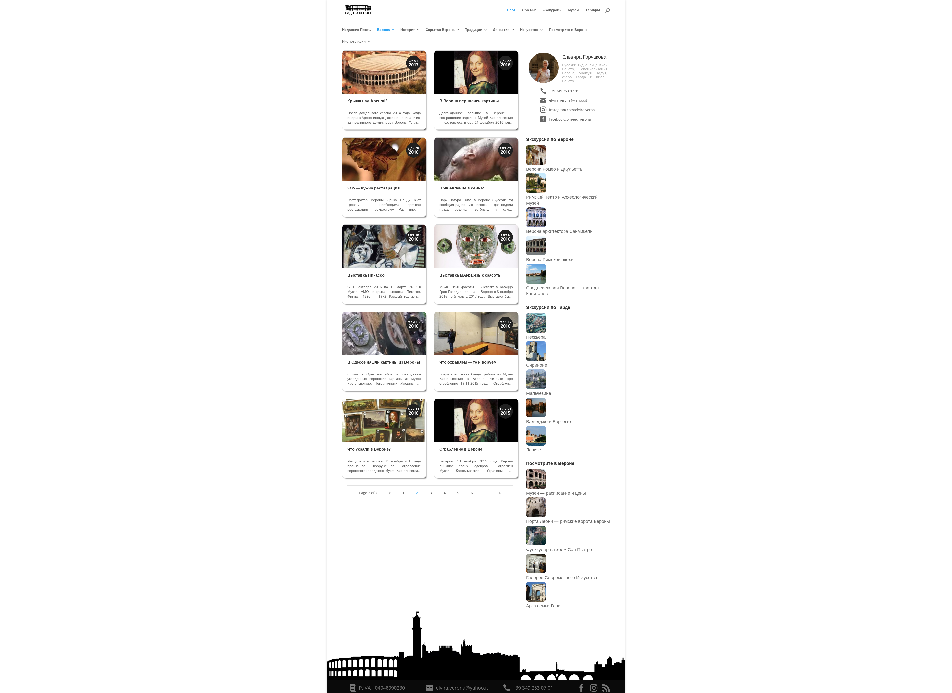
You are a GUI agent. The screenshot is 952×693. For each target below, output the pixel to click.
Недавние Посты (357, 30)
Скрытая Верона (440, 30)
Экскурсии (552, 10)
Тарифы (592, 10)
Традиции (473, 30)
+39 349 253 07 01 (564, 91)
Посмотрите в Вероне (568, 30)
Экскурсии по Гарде (548, 307)
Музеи (573, 10)
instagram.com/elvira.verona (572, 109)
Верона (383, 30)
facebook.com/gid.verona (570, 119)
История (407, 30)
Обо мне (529, 10)
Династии (501, 30)
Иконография (354, 42)
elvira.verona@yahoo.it (568, 100)
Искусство (529, 30)
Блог (511, 10)
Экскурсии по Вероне (550, 139)
